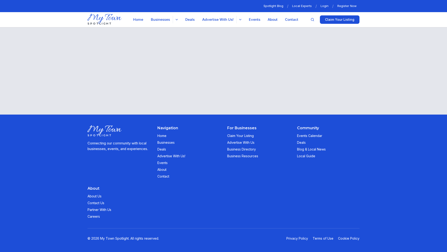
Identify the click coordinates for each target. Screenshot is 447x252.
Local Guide (306, 156)
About (273, 19)
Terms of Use (323, 238)
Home (138, 19)
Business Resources (242, 156)
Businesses (166, 142)
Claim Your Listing (339, 19)
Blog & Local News (311, 149)
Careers (94, 216)
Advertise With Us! (171, 156)
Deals (190, 19)
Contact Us (96, 203)
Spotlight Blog (273, 6)
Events (254, 19)
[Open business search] (312, 19)
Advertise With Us (240, 142)
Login (324, 6)
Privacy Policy (297, 238)
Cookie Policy (348, 238)
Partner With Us (99, 210)
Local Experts (302, 6)
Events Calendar (309, 136)
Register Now (347, 6)
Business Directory (241, 149)
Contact (291, 19)
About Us (95, 196)
